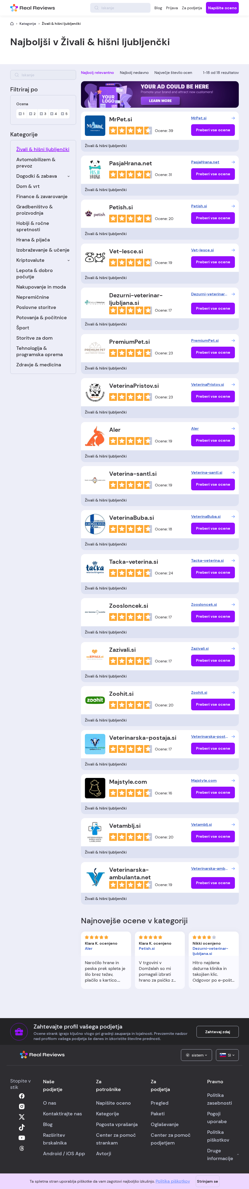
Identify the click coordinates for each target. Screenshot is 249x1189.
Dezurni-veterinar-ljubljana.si (136, 299)
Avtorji (103, 1153)
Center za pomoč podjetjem (171, 1139)
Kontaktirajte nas (62, 1113)
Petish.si (121, 207)
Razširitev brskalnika (55, 1139)
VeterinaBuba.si (131, 517)
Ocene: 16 (163, 793)
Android (52, 1153)
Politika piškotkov (173, 1181)
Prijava (172, 7)
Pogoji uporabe (217, 1117)
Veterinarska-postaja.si (142, 737)
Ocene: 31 (163, 174)
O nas (49, 1103)
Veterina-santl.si (133, 473)
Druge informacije (220, 1154)
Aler (115, 429)
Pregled (160, 1103)
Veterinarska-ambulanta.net (130, 873)
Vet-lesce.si (126, 251)
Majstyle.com (128, 781)
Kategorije (27, 23)
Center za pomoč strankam (116, 1139)
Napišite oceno (222, 7)
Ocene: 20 (164, 218)
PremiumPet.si (129, 341)
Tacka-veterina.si (133, 561)
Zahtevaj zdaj (217, 1031)
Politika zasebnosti (219, 1099)
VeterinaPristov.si (134, 385)
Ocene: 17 (163, 310)
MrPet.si (120, 119)
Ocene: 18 (163, 529)
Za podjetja (192, 7)
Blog (158, 7)
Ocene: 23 (164, 353)
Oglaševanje (165, 1124)
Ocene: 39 (164, 130)
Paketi (158, 1113)
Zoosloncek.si (128, 605)
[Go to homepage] (12, 23)
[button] (196, 1055)
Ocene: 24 (164, 573)
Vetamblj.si (125, 825)
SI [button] (229, 1055)
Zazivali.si (122, 649)
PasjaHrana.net (130, 163)
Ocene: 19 (163, 262)
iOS (70, 1153)
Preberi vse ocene (213, 129)
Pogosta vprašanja (117, 1124)
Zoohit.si (121, 693)
